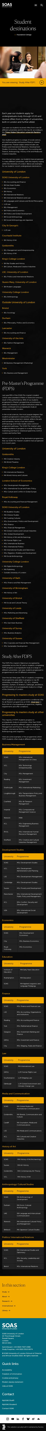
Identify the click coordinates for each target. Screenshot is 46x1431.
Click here (35, 702)
